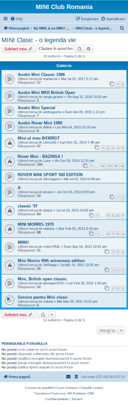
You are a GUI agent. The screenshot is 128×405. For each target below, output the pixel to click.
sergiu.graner (53, 97)
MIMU (23, 242)
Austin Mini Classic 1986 (41, 74)
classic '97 (28, 206)
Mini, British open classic (42, 279)
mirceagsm (51, 179)
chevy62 (49, 142)
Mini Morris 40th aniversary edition (51, 260)
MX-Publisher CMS (80, 393)
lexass (48, 192)
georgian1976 (53, 283)
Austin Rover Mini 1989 (40, 123)
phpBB (47, 387)
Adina (47, 127)
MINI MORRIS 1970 (36, 224)
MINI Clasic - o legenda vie (39, 40)
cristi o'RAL (51, 246)
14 (109, 166)
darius (48, 210)
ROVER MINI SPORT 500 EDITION (50, 174)
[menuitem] (16, 19)
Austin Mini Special (36, 107)
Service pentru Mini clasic (43, 297)
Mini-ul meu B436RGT (39, 138)
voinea (48, 301)
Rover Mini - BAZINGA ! (40, 156)
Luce (47, 160)
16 (122, 166)
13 (102, 166)
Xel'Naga (50, 265)
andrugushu (52, 112)
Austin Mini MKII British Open (46, 92)
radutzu (49, 228)
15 (115, 166)
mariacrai (50, 79)
